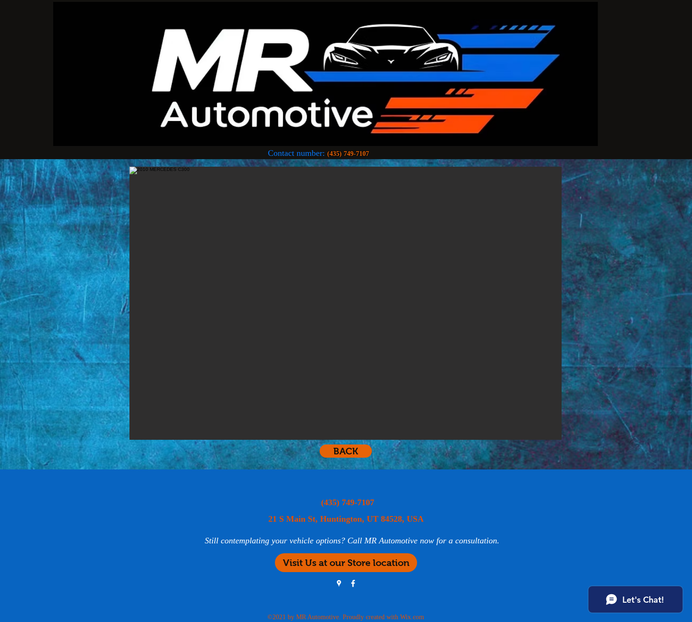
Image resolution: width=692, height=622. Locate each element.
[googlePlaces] (339, 583)
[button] (345, 303)
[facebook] (353, 583)
